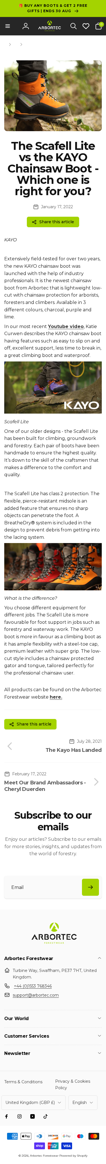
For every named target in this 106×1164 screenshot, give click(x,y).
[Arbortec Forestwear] (53, 943)
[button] (7, 26)
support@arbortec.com (36, 995)
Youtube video (66, 326)
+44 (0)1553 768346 (33, 986)
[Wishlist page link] (86, 26)
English (79, 1102)
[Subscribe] (90, 887)
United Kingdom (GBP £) (30, 1102)
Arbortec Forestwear (44, 1155)
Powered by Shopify (73, 1155)
